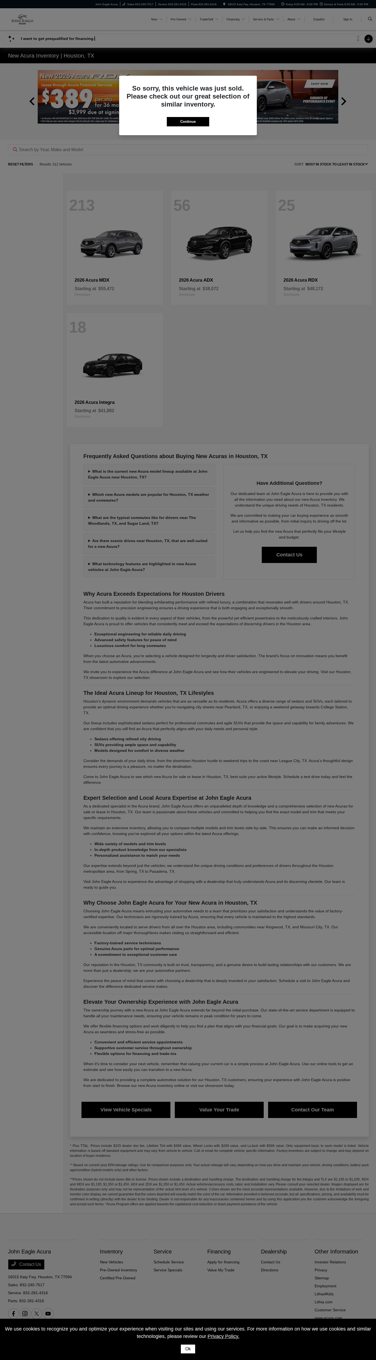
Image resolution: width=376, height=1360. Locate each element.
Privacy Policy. (223, 1336)
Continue (188, 121)
